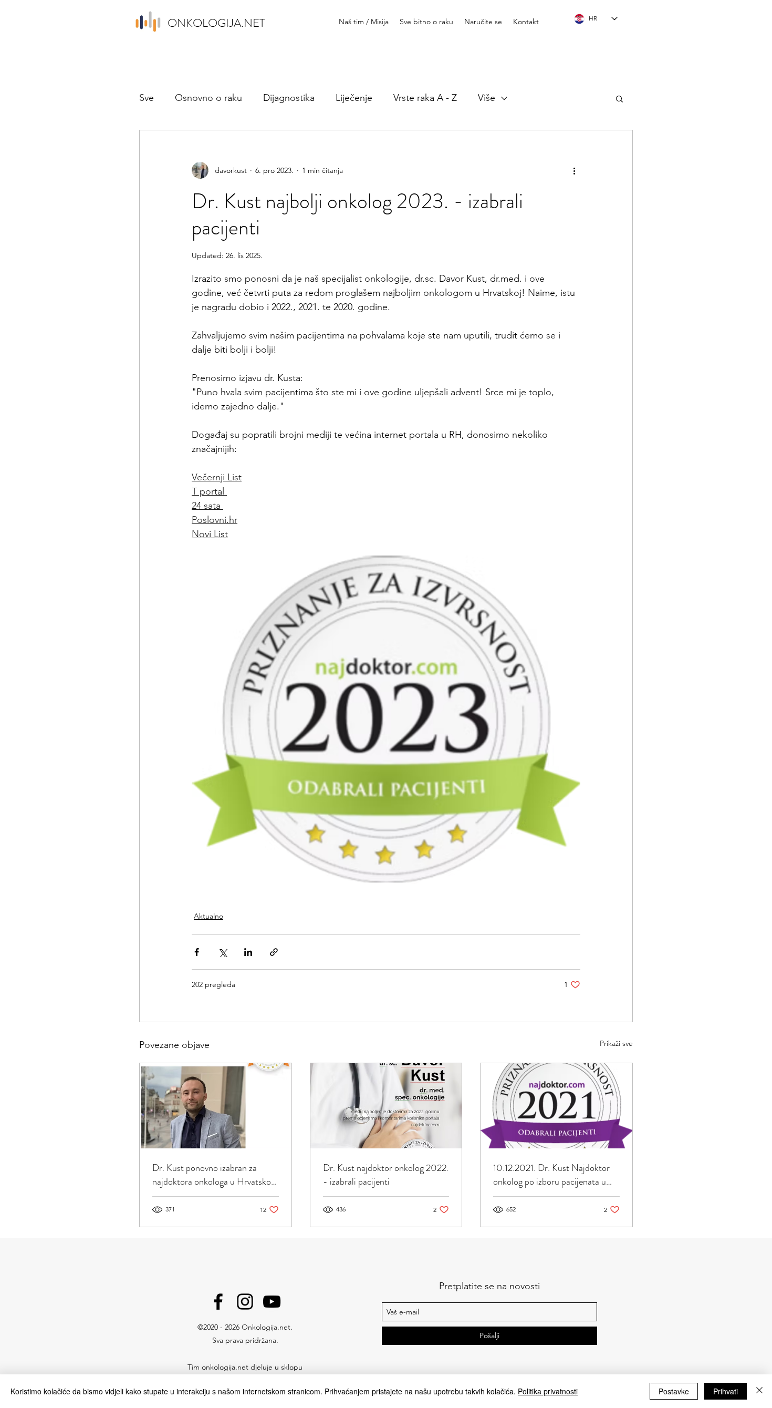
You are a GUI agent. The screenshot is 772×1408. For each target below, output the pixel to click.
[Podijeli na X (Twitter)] (222, 952)
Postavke (674, 1391)
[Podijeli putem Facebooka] (197, 952)
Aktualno (208, 916)
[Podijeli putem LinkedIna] (248, 952)
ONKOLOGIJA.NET (216, 23)
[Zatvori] (759, 1391)
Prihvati (725, 1391)
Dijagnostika (289, 98)
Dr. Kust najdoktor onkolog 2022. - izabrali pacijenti (385, 1174)
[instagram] (245, 1301)
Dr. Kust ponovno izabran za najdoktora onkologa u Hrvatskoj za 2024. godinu (212, 1174)
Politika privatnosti (548, 1391)
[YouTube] (272, 1301)
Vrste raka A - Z (425, 98)
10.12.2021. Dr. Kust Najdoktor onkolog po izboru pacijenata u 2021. (551, 1174)
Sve (146, 98)
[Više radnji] (574, 170)
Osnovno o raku (208, 98)
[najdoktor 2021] (556, 1105)
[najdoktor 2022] (386, 1105)
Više (486, 98)
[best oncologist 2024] (215, 1105)
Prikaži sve (616, 1043)
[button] (619, 98)
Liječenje (354, 98)
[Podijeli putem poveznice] (274, 952)
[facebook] (218, 1301)
